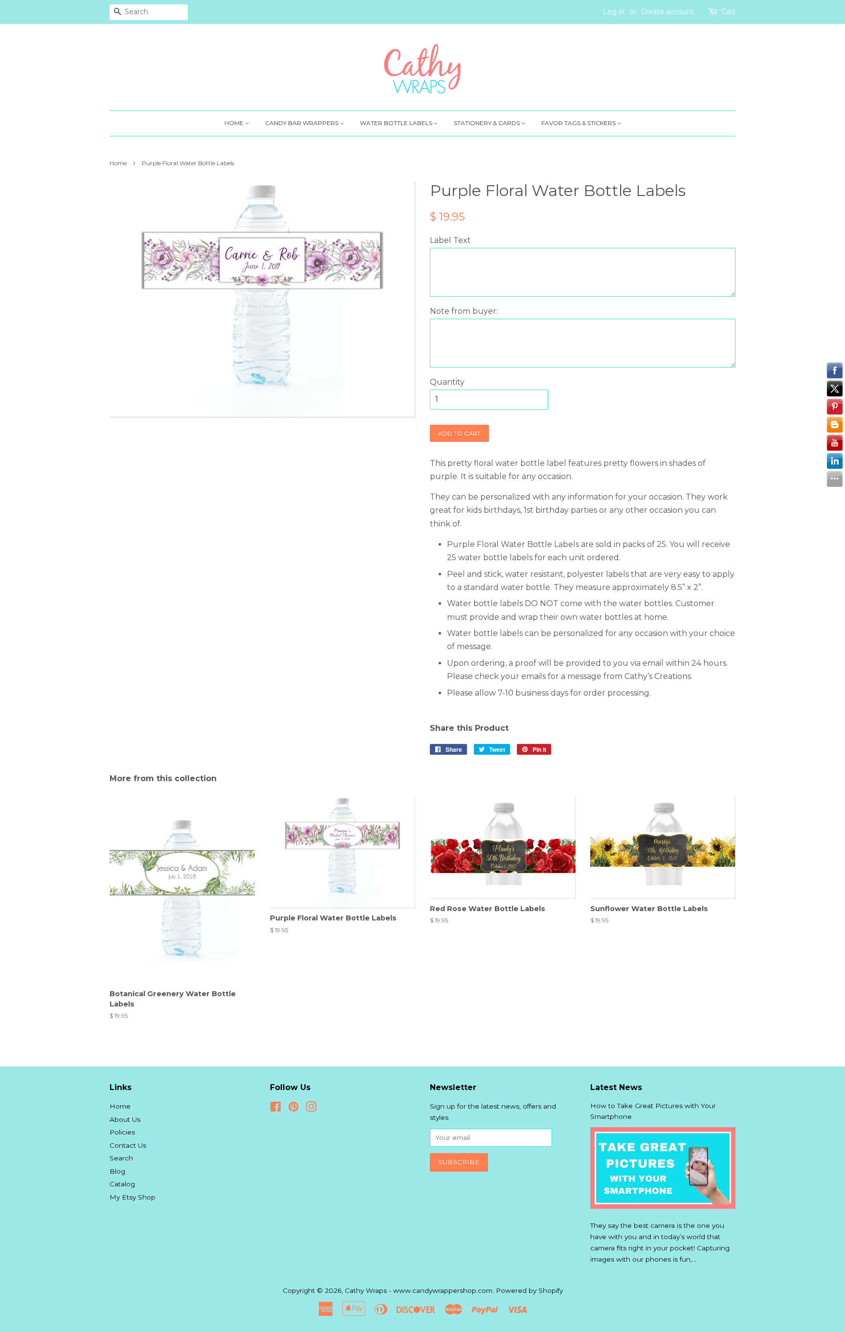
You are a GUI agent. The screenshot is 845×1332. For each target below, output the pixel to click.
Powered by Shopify (529, 1290)
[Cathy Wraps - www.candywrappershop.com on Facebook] (275, 1109)
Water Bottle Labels (397, 123)
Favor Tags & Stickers (579, 123)
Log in (613, 11)
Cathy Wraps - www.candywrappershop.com (418, 1290)
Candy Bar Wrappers (302, 123)
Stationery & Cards (487, 123)
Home (234, 123)
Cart (728, 11)
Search (121, 1158)
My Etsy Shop (133, 1197)
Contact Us (128, 1145)
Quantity (447, 382)
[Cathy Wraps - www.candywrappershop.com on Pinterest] (293, 1109)
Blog (117, 1171)
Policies (122, 1132)
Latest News (616, 1087)
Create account (667, 11)
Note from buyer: (464, 311)
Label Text (450, 240)
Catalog (122, 1184)
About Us (125, 1119)
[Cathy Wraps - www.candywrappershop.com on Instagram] (311, 1109)
